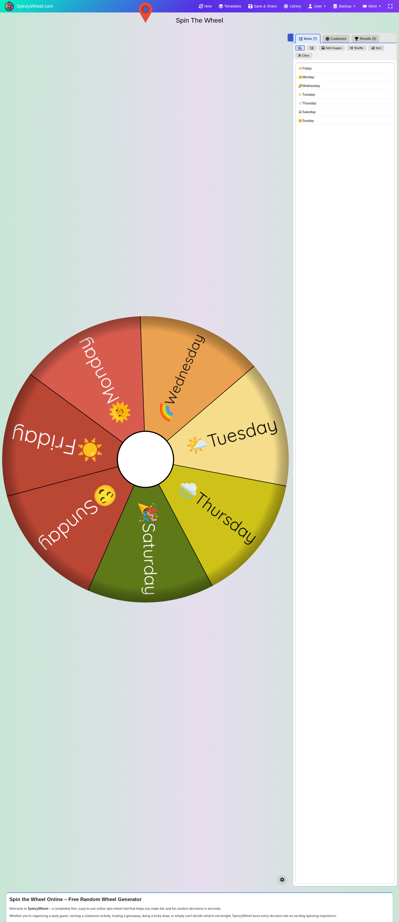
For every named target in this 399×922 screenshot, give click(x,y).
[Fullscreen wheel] (390, 6)
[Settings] (282, 879)
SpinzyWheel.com (35, 6)
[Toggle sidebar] (290, 38)
